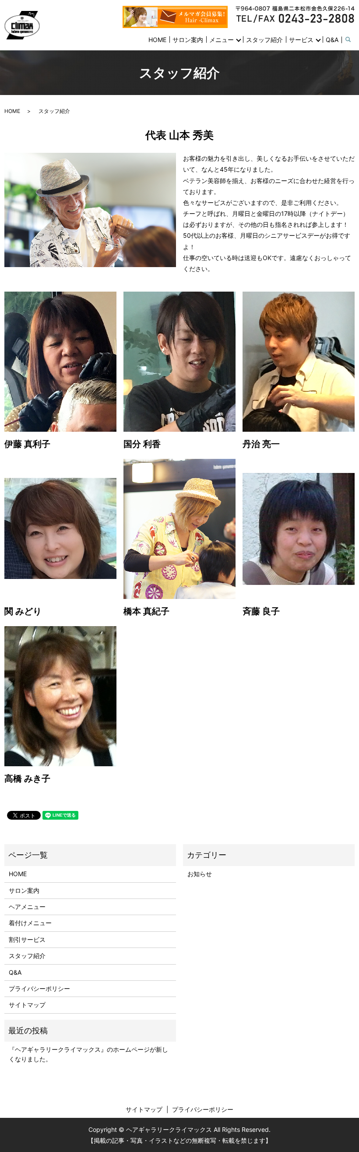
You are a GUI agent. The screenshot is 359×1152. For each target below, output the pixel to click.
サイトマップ (27, 1004)
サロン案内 (187, 39)
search (353, 40)
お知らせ (199, 873)
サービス (301, 39)
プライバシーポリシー (39, 988)
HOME (157, 39)
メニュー (221, 39)
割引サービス (27, 939)
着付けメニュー (30, 923)
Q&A (332, 39)
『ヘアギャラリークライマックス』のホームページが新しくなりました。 (88, 1054)
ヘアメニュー (27, 906)
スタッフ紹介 (264, 39)
